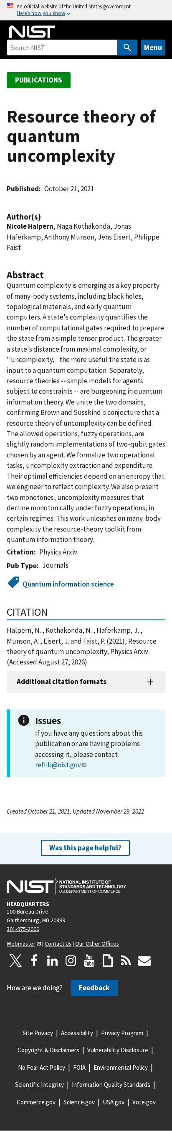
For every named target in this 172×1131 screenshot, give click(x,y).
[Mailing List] (144, 960)
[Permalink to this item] (45, 216)
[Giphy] (108, 960)
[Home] (32, 32)
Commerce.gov (36, 1102)
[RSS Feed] (126, 960)
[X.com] (16, 960)
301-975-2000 (23, 929)
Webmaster (21, 943)
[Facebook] (34, 960)
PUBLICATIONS (38, 80)
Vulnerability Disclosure (117, 1050)
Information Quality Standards (111, 1085)
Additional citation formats (61, 681)
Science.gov (79, 1102)
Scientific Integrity (39, 1085)
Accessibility (77, 1033)
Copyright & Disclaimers (48, 1050)
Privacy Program (122, 1033)
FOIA (79, 1067)
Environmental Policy (121, 1067)
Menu (153, 47)
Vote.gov (144, 1102)
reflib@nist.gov (58, 764)
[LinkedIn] (52, 960)
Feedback (94, 987)
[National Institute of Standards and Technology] (66, 886)
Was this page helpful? (85, 847)
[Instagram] (71, 960)
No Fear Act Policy (41, 1067)
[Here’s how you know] (86, 10)
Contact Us (58, 943)
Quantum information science (68, 584)
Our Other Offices (97, 943)
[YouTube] (89, 960)
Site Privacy (38, 1033)
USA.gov (113, 1102)
